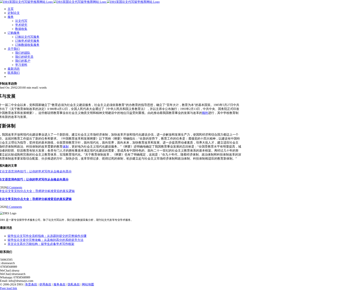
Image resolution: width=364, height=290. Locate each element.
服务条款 (59, 284)
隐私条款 (74, 284)
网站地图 (88, 284)
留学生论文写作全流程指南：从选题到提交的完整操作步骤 (47, 236)
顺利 (205, 112)
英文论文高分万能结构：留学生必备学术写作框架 (41, 244)
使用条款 (45, 284)
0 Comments (14, 187)
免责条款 (31, 284)
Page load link (8, 288)
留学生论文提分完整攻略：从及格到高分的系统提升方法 (45, 240)
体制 (66, 146)
